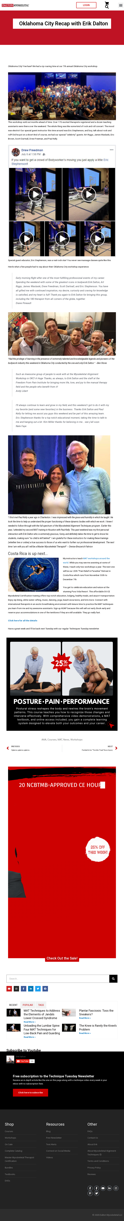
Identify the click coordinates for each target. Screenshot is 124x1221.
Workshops (76, 739)
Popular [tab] (28, 1005)
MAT (60, 739)
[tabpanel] (62, 1024)
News (66, 739)
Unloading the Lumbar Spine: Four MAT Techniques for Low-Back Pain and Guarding (42, 1029)
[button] (120, 5)
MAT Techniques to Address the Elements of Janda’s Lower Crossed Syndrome (42, 1014)
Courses (52, 739)
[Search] (113, 979)
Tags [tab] (41, 1005)
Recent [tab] (13, 1005)
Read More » (30, 1022)
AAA (43, 739)
